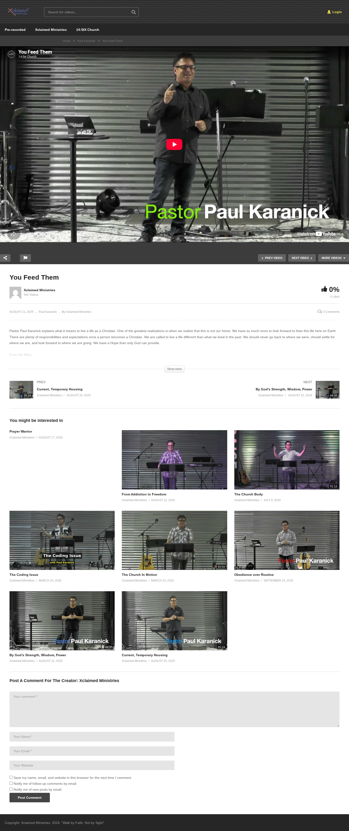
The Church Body (248, 494)
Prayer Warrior (20, 431)
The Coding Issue (23, 575)
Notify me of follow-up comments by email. (45, 783)
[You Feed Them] (174, 459)
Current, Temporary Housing (145, 655)
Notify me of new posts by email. (38, 789)
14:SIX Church (87, 30)
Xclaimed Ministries (51, 30)
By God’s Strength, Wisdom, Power (37, 655)
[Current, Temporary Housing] (89, 394)
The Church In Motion (139, 575)
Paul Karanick (48, 312)
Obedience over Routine (254, 575)
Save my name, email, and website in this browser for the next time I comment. (73, 778)
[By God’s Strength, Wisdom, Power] (259, 394)
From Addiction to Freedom (144, 494)
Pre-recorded (15, 30)
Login (336, 12)
